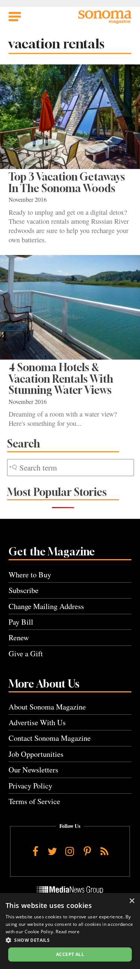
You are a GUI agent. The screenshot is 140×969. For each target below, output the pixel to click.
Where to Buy (30, 575)
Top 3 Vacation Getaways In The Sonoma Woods (67, 182)
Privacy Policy (30, 786)
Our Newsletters (33, 770)
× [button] (131, 901)
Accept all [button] (70, 954)
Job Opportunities (36, 754)
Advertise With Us (37, 722)
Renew (19, 637)
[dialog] (70, 931)
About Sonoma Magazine (47, 707)
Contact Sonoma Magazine (50, 738)
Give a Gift (26, 653)
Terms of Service (34, 801)
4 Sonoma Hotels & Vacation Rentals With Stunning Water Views (61, 378)
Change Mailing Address (46, 606)
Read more (68, 931)
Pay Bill (21, 622)
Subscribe (23, 590)
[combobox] (70, 467)
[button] (70, 939)
